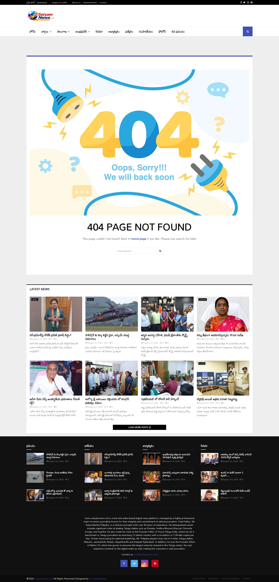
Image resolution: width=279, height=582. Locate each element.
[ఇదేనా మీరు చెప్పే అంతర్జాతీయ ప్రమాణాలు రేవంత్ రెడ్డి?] (56, 378)
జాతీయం (34, 299)
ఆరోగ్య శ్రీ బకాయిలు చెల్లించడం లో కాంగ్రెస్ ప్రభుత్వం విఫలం (107, 401)
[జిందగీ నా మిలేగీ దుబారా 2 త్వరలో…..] (209, 477)
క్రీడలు (145, 299)
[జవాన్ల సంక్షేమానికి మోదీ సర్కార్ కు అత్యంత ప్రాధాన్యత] (93, 495)
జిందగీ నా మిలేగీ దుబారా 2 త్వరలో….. (232, 474)
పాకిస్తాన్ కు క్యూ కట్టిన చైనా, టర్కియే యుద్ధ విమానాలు (107, 337)
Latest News (40, 289)
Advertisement (90, 2)
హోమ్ (32, 31)
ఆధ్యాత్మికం (114, 31)
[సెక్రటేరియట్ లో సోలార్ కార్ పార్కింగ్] (167, 378)
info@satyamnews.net (146, 554)
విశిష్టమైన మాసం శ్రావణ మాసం (176, 491)
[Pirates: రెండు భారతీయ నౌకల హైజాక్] (35, 477)
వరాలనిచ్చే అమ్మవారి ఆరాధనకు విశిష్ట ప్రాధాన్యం (178, 474)
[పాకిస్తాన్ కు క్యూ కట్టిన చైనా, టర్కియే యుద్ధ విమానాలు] (111, 314)
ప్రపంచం (90, 299)
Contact (103, 2)
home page (138, 239)
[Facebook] (124, 563)
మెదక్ (90, 363)
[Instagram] (144, 563)
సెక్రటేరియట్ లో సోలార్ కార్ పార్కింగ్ (160, 399)
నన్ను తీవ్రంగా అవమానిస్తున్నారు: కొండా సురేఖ (220, 335)
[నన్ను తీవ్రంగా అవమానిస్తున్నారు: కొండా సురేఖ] (223, 314)
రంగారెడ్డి (202, 363)
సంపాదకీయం (146, 31)
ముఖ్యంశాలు (36, 363)
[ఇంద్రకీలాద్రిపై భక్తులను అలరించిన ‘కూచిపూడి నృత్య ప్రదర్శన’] (151, 459)
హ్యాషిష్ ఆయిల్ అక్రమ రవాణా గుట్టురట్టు (217, 399)
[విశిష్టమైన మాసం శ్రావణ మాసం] (151, 495)
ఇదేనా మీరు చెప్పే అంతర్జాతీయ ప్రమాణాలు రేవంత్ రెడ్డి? (55, 401)
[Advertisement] (194, 15)
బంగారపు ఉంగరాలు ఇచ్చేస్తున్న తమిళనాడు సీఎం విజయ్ (117, 474)
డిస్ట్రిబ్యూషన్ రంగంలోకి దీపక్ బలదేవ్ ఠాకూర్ (235, 492)
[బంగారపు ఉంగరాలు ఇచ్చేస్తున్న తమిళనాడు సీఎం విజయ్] (93, 477)
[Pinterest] (155, 563)
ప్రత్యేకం (129, 31)
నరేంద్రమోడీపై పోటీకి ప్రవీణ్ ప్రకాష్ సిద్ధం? (50, 335)
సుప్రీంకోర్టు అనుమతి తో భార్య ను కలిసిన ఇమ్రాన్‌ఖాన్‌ (59, 492)
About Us (76, 2)
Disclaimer (213, 578)
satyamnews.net (44, 578)
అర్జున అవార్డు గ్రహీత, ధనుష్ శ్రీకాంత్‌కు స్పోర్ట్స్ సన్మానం (164, 337)
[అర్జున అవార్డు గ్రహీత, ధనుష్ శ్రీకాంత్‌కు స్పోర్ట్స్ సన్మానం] (167, 314)
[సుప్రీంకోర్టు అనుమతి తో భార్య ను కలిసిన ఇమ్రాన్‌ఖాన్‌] (35, 495)
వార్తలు (44, 31)
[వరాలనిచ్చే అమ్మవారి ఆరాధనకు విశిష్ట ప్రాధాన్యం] (151, 477)
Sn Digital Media (98, 578)
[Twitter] (134, 563)
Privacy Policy (199, 578)
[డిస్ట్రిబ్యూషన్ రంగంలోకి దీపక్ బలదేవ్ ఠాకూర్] (209, 495)
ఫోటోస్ (162, 31)
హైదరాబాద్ (202, 299)
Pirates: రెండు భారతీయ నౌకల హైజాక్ (59, 474)
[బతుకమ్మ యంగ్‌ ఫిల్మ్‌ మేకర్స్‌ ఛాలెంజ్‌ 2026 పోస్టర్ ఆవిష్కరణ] (209, 459)
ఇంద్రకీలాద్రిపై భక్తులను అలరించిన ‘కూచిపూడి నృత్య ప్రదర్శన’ (176, 455)
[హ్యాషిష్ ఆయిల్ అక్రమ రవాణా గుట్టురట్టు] (223, 378)
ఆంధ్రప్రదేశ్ (81, 31)
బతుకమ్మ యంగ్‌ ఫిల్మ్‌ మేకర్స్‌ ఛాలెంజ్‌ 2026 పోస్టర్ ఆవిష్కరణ (236, 455)
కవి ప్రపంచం (178, 31)
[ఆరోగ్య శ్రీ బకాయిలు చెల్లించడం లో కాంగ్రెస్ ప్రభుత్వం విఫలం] (111, 378)
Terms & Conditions (230, 578)
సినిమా (99, 31)
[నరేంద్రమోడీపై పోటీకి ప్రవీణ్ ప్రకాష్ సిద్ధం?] (56, 314)
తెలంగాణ (62, 31)
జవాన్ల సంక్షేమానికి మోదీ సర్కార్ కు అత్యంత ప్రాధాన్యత (118, 492)
